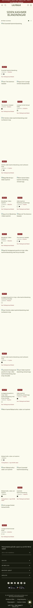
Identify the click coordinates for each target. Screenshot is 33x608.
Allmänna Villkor (10, 599)
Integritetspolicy (21, 599)
